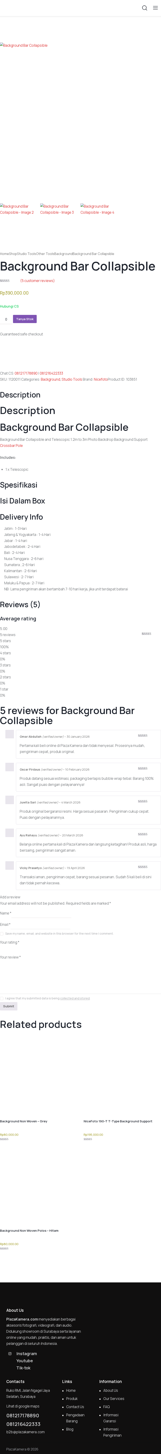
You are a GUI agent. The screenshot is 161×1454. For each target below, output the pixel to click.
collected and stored (75, 998)
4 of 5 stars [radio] (19, 948)
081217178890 (26, 373)
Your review (10, 957)
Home (4, 253)
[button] (155, 8)
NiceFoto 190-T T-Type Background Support (118, 1121)
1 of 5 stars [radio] (2, 948)
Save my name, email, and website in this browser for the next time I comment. (59, 933)
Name (5, 913)
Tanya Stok (25, 319)
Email (5, 924)
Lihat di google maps (22, 1406)
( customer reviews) (37, 280)
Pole (19, 445)
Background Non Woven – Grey (23, 1121)
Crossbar (7, 445)
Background (63, 253)
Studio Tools (26, 253)
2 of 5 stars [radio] (8, 948)
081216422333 (51, 373)
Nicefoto (101, 379)
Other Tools (45, 253)
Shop (13, 253)
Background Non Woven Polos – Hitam (29, 1230)
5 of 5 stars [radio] (25, 948)
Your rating (9, 942)
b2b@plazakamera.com (25, 1431)
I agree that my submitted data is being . (47, 998)
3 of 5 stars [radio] (13, 948)
